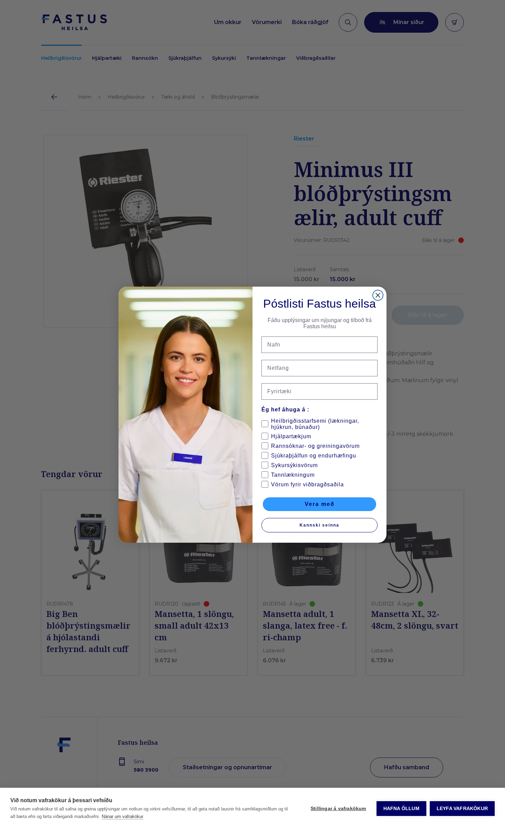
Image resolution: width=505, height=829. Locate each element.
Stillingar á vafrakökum (338, 808)
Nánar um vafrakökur (122, 816)
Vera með (320, 504)
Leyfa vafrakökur (462, 808)
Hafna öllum (401, 808)
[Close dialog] (378, 295)
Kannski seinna (319, 525)
